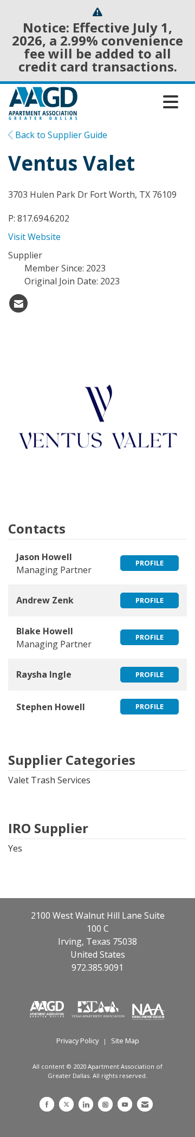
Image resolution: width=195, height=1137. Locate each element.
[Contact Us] (145, 1104)
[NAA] (148, 1008)
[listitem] (18, 303)
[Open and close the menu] (131, 101)
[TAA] (99, 1008)
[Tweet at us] (66, 1104)
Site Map (125, 1040)
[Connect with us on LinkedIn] (86, 1104)
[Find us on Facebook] (47, 1104)
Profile (149, 563)
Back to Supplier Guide (60, 135)
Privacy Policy (77, 1040)
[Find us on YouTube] (125, 1104)
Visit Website (34, 237)
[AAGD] (48, 1008)
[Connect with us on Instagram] (105, 1104)
